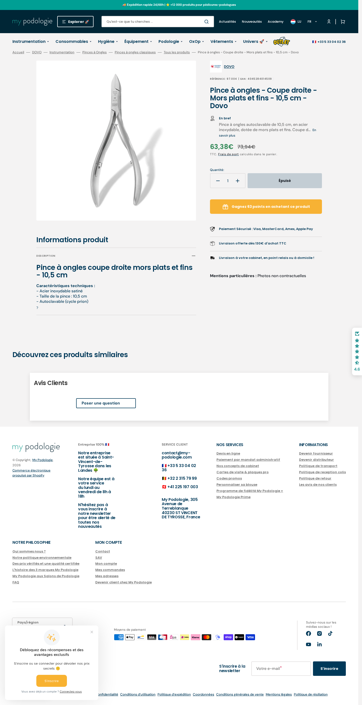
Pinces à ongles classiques (135, 52)
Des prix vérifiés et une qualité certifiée (45, 563)
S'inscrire (329, 668)
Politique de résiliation (311, 694)
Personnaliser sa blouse (236, 484)
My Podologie (42, 460)
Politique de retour (315, 478)
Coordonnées (203, 694)
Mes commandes (110, 569)
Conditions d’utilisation (137, 694)
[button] (341, 21)
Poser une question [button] (101, 403)
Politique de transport (318, 466)
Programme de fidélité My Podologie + (249, 490)
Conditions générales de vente (240, 694)
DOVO (37, 52)
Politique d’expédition (174, 694)
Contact (102, 551)
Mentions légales (279, 694)
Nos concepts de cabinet (237, 466)
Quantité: (217, 170)
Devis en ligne (228, 454)
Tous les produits (177, 52)
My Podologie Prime (233, 497)
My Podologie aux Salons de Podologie (45, 576)
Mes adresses (106, 576)
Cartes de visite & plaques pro (242, 472)
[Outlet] (281, 42)
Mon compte (106, 563)
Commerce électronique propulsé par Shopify (31, 472)
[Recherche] (207, 21)
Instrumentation (62, 52)
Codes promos (229, 478)
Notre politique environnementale (41, 557)
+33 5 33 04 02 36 (331, 41)
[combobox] (158, 21)
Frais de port (228, 154)
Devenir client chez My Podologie (123, 582)
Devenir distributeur (316, 459)
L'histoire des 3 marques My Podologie (45, 569)
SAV (98, 557)
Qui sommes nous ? (29, 551)
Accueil (18, 52)
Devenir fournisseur (316, 454)
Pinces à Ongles (94, 52)
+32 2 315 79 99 (182, 478)
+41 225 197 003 (182, 487)
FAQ (15, 582)
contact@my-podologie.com (177, 455)
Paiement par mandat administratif (248, 459)
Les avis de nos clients (318, 484)
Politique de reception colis (322, 472)
